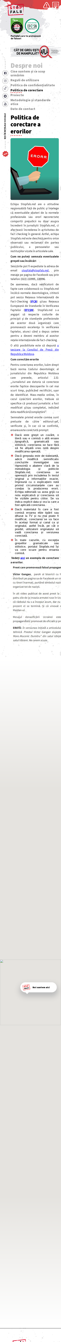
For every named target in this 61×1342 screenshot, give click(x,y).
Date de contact (23, 109)
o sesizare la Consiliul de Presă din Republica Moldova (35, 350)
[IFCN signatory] (17, 26)
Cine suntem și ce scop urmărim (28, 73)
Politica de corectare (27, 90)
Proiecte (17, 95)
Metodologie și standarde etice (30, 102)
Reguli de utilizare (25, 80)
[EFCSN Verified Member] (32, 26)
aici (22, 558)
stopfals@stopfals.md (35, 270)
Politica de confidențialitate (33, 85)
